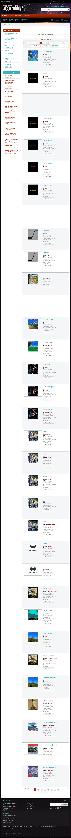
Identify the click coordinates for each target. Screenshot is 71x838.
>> (51, 792)
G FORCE (45, 73)
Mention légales (7, 826)
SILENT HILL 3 (8, 76)
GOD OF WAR (8, 96)
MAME (46, 54)
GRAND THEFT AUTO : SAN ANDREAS (10, 65)
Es (61, 1)
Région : (47, 56)
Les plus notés (45, 39)
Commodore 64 (49, 546)
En (57, 1)
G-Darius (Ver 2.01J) (48, 319)
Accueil (4, 24)
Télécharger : (47, 60)
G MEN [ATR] (46, 230)
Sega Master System (49, 725)
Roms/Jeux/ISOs (8, 15)
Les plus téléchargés (45, 34)
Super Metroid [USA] (10, 117)
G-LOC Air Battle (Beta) (48, 655)
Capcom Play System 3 (10, 147)
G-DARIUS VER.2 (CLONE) (49, 387)
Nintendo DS (8, 61)
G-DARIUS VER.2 (47, 364)
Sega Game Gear (49, 748)
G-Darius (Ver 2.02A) (48, 342)
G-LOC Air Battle (47, 588)
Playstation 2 (8, 55)
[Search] (68, 9)
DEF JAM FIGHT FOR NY (11, 106)
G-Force (45, 431)
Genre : (47, 57)
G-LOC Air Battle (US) (48, 700)
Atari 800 (47, 233)
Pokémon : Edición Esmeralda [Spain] (9, 46)
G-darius (45, 275)
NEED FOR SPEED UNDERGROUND (9, 81)
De (65, 1)
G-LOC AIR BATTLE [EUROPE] (50, 722)
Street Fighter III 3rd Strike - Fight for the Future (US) (11, 151)
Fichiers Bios (27, 15)
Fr (59, 1)
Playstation (8, 114)
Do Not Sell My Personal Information (48, 826)
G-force (44, 521)
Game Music (29, 808)
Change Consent (7, 828)
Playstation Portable (50, 524)
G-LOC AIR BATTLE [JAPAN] (49, 767)
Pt (63, 1)
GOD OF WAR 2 (9, 53)
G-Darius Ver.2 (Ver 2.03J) (49, 409)
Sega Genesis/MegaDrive (51, 591)
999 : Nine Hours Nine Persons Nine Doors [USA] (11, 134)
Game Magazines (31, 804)
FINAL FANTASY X (9, 101)
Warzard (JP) (8, 145)
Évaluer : (46, 62)
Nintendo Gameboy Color (11, 142)
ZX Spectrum (48, 613)
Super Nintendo (9, 34)
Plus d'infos (48, 64)
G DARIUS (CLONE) (47, 51)
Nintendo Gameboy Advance (10, 806)
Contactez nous (33, 826)
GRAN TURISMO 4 (9, 87)
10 (43, 792)
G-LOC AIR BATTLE (47, 610)
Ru (67, 1)
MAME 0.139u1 (48, 323)
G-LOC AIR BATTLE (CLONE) (50, 678)
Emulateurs (18, 15)
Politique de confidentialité (20, 826)
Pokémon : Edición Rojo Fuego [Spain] (11, 39)
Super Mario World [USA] (11, 33)
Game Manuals (30, 806)
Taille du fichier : (49, 59)
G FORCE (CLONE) (47, 118)
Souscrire (64, 804)
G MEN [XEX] (46, 252)
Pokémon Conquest (10, 128)
